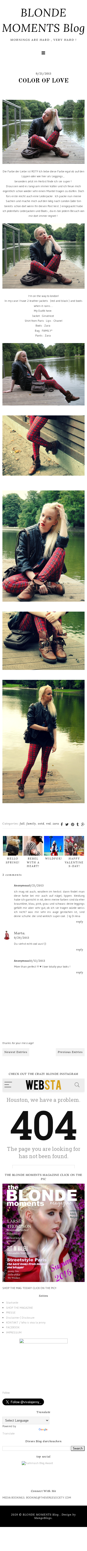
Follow (6, 1392)
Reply (79, 921)
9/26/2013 (21, 937)
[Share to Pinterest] (72, 824)
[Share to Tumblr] (78, 824)
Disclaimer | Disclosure (20, 1317)
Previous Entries (70, 1052)
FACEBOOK (13, 1327)
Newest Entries (15, 1052)
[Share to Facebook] (62, 824)
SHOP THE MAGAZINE (19, 1307)
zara (56, 823)
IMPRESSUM (14, 1332)
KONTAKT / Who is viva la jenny (25, 1322)
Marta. (19, 933)
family (31, 823)
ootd (41, 823)
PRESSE (10, 1312)
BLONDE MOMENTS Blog (41, 1514)
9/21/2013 (36, 885)
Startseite (12, 1302)
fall (22, 823)
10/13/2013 (37, 960)
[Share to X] (67, 824)
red (48, 823)
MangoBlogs (43, 1518)
